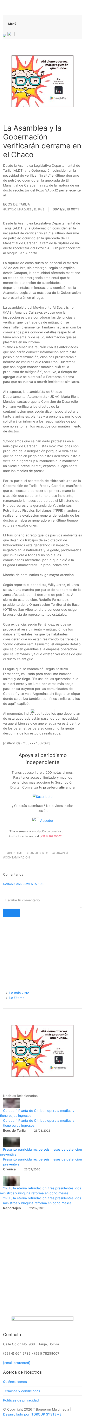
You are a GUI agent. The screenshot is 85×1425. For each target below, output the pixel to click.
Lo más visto (19, 993)
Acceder (46, 820)
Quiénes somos (15, 1382)
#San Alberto (37, 853)
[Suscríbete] (42, 796)
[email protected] (16, 1363)
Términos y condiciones (21, 1391)
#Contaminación (16, 857)
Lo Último (17, 998)
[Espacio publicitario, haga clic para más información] (42, 81)
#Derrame (14, 853)
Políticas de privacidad (21, 1400)
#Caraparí (60, 853)
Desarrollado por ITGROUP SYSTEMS (32, 1414)
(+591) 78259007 (50, 836)
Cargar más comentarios (23, 883)
